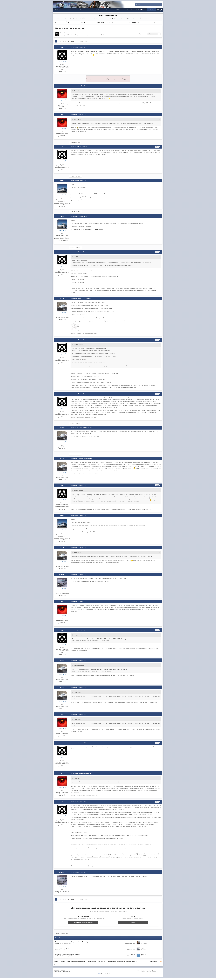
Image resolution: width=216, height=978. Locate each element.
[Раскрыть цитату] (73, 90)
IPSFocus (63, 970)
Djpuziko (59, 956)
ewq (62, 86)
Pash (65, 33)
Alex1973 (143, 954)
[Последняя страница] (76, 41)
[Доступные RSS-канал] (160, 961)
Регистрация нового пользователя (83, 922)
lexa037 (62, 298)
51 (62, 592)
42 (63, 198)
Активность (109, 9)
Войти (133, 922)
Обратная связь (58, 971)
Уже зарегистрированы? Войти (136, 9)
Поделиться (141, 34)
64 (63, 103)
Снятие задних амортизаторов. (64, 948)
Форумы (71, 9)
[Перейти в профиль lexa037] (62, 306)
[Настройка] (157, 9)
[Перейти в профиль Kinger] (62, 188)
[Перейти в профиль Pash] (57, 34)
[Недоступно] (75, 327)
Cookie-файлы (66, 971)
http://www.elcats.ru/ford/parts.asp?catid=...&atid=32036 (87, 229)
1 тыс (62, 64)
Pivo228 (59, 943)
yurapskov (62, 574)
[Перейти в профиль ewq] (62, 93)
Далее (72, 41)
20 (63, 316)
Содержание (59, 9)
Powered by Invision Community (148, 971)
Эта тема (154, 4)
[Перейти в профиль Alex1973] (138, 955)
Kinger (62, 180)
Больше (120, 9)
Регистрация (151, 9)
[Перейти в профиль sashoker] (138, 942)
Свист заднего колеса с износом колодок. (67, 954)
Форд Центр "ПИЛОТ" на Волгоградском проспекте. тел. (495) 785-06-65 (129, 18)
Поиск (99, 9)
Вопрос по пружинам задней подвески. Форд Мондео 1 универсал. (74, 942)
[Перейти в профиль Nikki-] (138, 948)
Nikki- (58, 949)
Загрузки (82, 9)
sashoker (143, 942)
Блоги (91, 9)
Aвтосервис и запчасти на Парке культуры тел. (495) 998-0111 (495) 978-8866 (76, 18)
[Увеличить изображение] (93, 55)
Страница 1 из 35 (84, 41)
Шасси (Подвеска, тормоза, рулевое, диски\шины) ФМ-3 (87, 34)
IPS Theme (56, 970)
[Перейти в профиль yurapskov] (62, 582)
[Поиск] (160, 4)
